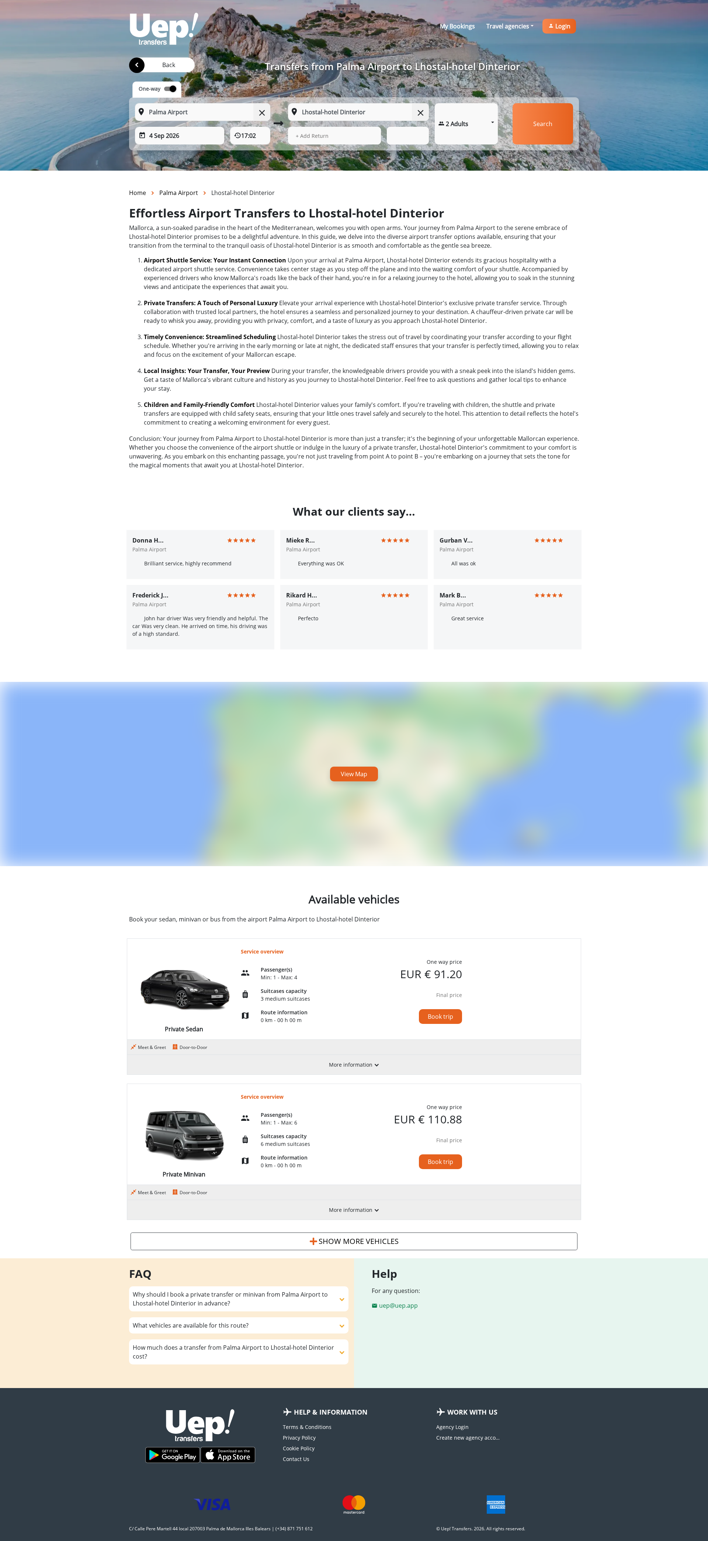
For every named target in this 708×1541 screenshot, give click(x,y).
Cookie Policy (299, 1448)
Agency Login (452, 1426)
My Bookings (457, 26)
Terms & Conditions (307, 1426)
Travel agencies (507, 26)
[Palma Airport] (137, 65)
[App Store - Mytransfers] (228, 1455)
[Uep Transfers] (164, 28)
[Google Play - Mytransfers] (172, 1455)
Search (542, 124)
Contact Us (296, 1458)
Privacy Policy (299, 1437)
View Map (354, 774)
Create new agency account (469, 1437)
